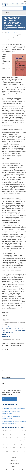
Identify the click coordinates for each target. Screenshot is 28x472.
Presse (14, 457)
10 (17, 441)
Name (4, 371)
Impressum (14, 460)
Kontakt (14, 466)
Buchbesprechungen (19, 33)
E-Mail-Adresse (6, 377)
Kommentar (5, 349)
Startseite (10, 33)
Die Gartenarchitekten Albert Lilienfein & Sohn (13, 408)
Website (4, 384)
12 (24, 441)
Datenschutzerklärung (14, 463)
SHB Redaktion (6, 321)
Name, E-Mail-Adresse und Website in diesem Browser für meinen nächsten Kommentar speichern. (12, 392)
